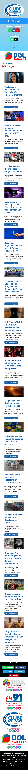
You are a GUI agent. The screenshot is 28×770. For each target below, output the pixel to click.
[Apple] (16, 39)
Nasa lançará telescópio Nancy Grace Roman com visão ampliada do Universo (13, 207)
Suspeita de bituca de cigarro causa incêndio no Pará (13, 403)
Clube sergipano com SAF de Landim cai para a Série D (13, 596)
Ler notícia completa (11, 107)
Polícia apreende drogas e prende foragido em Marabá (13, 169)
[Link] (7, 690)
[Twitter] (18, 690)
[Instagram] (18, 30)
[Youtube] (20, 690)
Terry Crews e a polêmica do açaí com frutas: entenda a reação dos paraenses (13, 636)
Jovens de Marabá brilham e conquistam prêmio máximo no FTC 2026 (13, 130)
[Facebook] (14, 30)
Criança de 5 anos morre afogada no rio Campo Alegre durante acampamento (12, 558)
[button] (14, 47)
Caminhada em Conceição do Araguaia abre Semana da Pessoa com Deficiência (13, 286)
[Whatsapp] (10, 30)
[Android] (12, 39)
